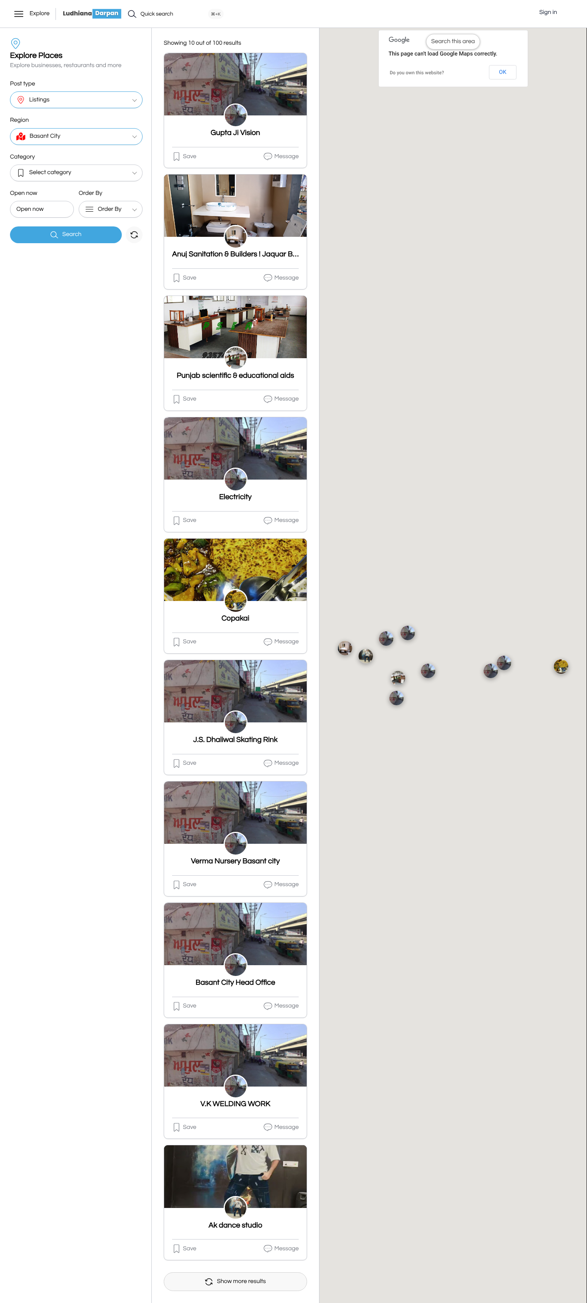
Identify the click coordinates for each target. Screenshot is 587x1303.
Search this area (453, 42)
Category (22, 157)
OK (502, 72)
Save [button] (189, 157)
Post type (22, 84)
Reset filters (134, 234)
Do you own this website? (417, 72)
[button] (569, 13)
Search (71, 235)
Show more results (241, 1282)
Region (19, 120)
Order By (90, 193)
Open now (23, 193)
